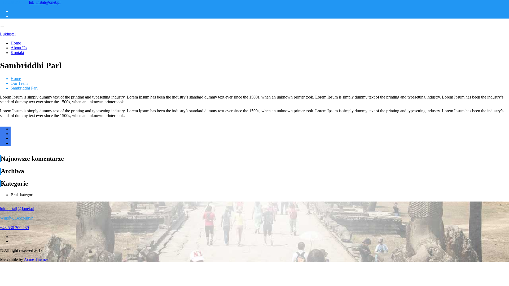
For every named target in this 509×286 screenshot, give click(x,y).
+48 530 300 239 (14, 2)
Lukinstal (8, 34)
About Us (19, 48)
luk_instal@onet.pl (44, 2)
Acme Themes (36, 259)
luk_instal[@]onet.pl (17, 208)
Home (16, 43)
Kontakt (17, 52)
